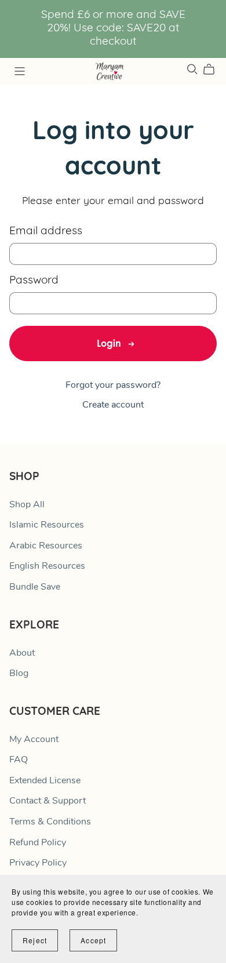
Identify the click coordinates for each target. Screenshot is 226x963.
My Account (34, 739)
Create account (113, 405)
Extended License (45, 781)
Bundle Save (34, 587)
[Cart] (213, 69)
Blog (18, 673)
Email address (45, 231)
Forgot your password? (113, 385)
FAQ (18, 760)
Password (34, 280)
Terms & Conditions (50, 822)
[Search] (192, 69)
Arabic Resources (45, 546)
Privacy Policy (38, 863)
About (22, 653)
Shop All (27, 505)
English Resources (47, 566)
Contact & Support (47, 801)
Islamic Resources (46, 525)
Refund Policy (37, 843)
